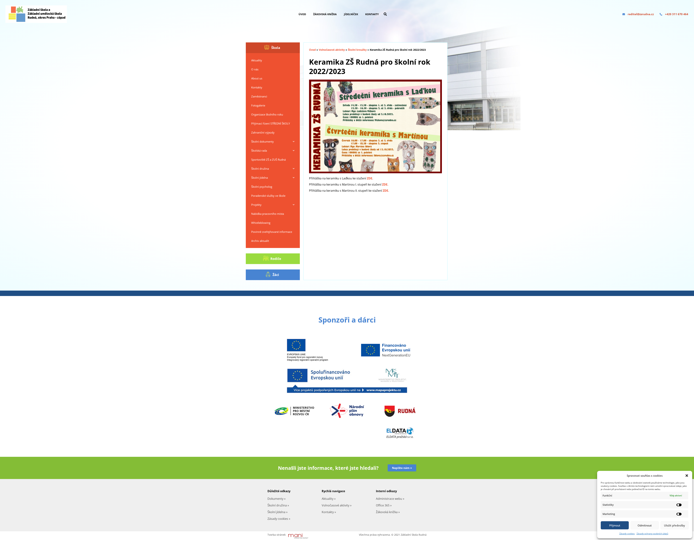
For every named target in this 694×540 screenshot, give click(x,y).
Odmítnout (645, 525)
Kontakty (372, 14)
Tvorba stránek (276, 534)
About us (256, 78)
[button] (687, 475)
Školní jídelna (259, 177)
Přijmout (614, 525)
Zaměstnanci (259, 96)
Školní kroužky (357, 49)
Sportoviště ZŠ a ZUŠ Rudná (268, 159)
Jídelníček (351, 14)
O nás (254, 69)
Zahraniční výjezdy (263, 132)
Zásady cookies (627, 533)
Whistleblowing (260, 223)
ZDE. (370, 178)
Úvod (302, 14)
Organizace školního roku (267, 114)
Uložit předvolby (674, 525)
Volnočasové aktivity (332, 49)
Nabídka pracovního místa (267, 213)
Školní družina (260, 168)
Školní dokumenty (262, 141)
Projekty (256, 204)
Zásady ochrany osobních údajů (652, 533)
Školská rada (259, 150)
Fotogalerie (258, 105)
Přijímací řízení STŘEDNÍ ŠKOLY (270, 123)
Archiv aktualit (260, 241)
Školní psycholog (261, 186)
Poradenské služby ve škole (268, 195)
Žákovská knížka (325, 14)
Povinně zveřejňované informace (271, 232)
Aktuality (256, 60)
